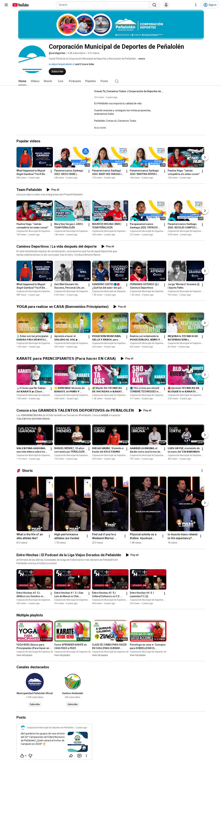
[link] (54, 743)
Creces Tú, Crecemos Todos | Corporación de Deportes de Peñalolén (129, 91)
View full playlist (24, 655)
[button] (100, 127)
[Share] (71, 755)
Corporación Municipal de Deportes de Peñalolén (39, 231)
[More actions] (51, 171)
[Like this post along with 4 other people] (22, 756)
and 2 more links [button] (84, 64)
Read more (100, 128)
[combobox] (103, 5)
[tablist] (111, 81)
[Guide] (6, 5)
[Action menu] (86, 755)
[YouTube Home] (20, 5)
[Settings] (196, 5)
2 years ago (81, 727)
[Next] (204, 157)
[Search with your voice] (166, 4)
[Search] (154, 4)
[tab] (22, 81)
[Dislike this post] (30, 756)
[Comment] (79, 755)
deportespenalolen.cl (63, 64)
